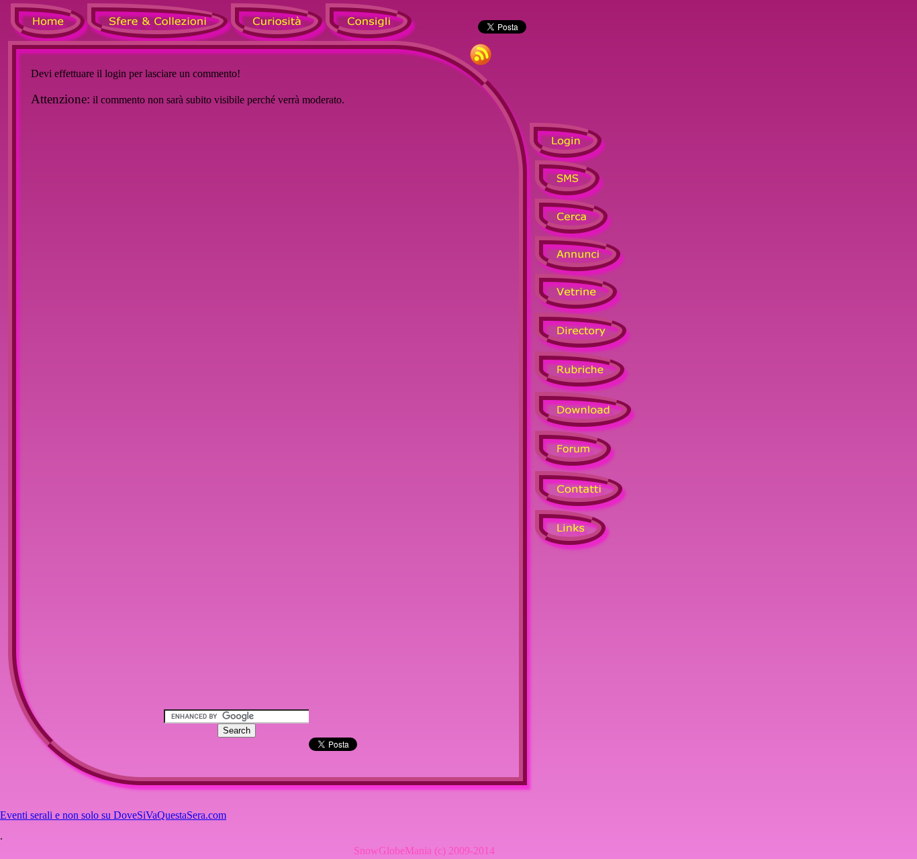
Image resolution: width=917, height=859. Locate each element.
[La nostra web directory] (589, 339)
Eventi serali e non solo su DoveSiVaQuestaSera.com (113, 815)
